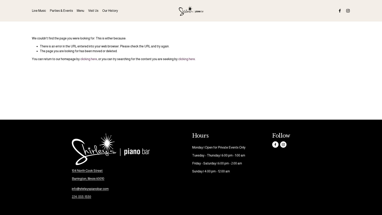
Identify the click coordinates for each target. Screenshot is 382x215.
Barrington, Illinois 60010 (88, 178)
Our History (110, 10)
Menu (80, 10)
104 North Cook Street (87, 170)
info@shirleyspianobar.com (90, 189)
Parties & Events (61, 10)
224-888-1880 (81, 196)
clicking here (88, 59)
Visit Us (93, 10)
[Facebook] (340, 11)
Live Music (39, 10)
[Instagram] (348, 11)
